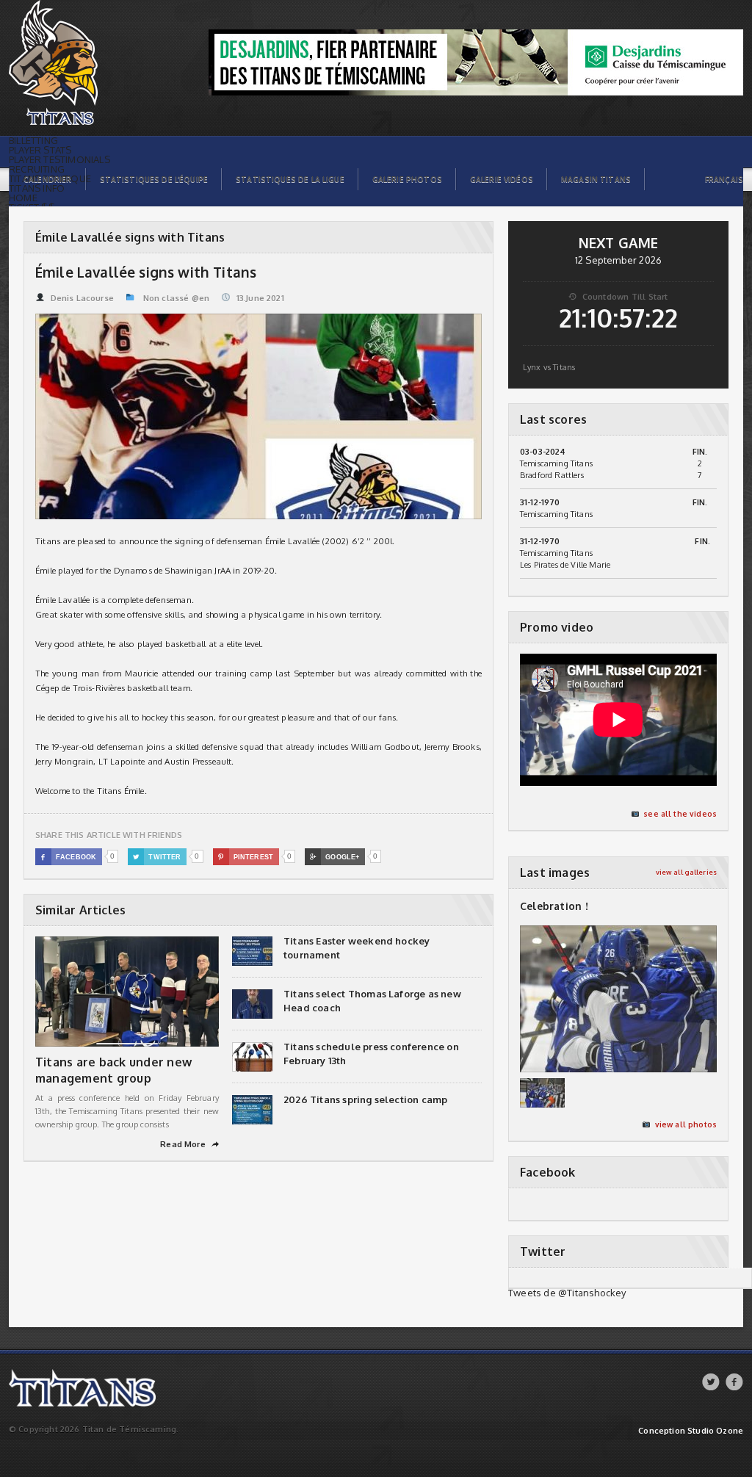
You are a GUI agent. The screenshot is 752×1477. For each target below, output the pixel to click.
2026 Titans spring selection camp (365, 1099)
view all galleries (686, 872)
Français (724, 179)
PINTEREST (245, 857)
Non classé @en (176, 298)
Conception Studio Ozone (690, 1431)
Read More (189, 1144)
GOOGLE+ (334, 857)
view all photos (686, 1124)
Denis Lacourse (82, 298)
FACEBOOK (68, 857)
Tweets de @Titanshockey (567, 1293)
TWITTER (157, 857)
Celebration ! (554, 906)
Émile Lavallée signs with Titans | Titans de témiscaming (76, 7)
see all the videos (680, 813)
